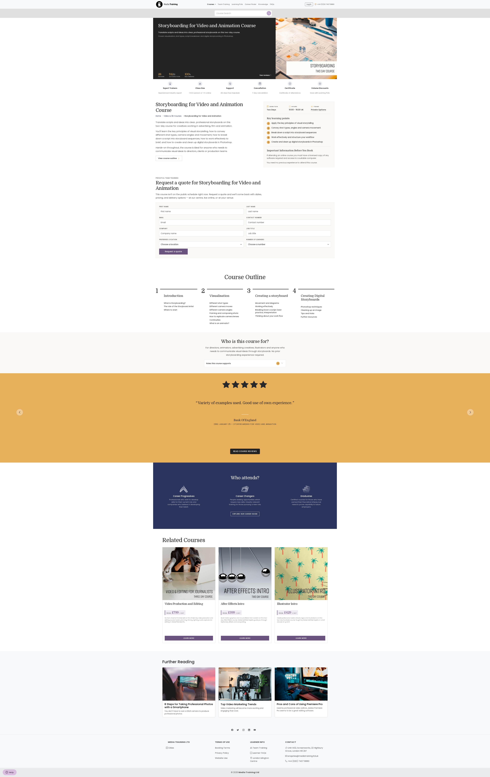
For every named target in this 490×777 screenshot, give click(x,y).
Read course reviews (245, 451)
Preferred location (168, 240)
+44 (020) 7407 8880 (298, 761)
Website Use (221, 758)
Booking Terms (222, 747)
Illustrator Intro (287, 603)
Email (161, 218)
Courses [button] (211, 4)
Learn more (188, 638)
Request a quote (173, 251)
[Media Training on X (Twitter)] (238, 730)
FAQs (272, 4)
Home (158, 116)
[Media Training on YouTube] (255, 730)
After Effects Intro (232, 603)
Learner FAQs (259, 752)
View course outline (167, 158)
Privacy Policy (222, 752)
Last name (250, 207)
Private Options (318, 109)
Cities (171, 747)
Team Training (224, 4)
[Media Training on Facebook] (232, 730)
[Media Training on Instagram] (243, 730)
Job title (250, 229)
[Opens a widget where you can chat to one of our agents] (10, 772)
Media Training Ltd (248, 772)
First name (164, 207)
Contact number (254, 218)
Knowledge (263, 4)
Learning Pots (237, 4)
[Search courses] (269, 13)
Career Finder (250, 4)
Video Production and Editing (184, 603)
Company (163, 229)
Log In (309, 4)
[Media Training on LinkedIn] (249, 730)
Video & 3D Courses (172, 116)
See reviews (265, 75)
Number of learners (255, 240)
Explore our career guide (245, 514)
